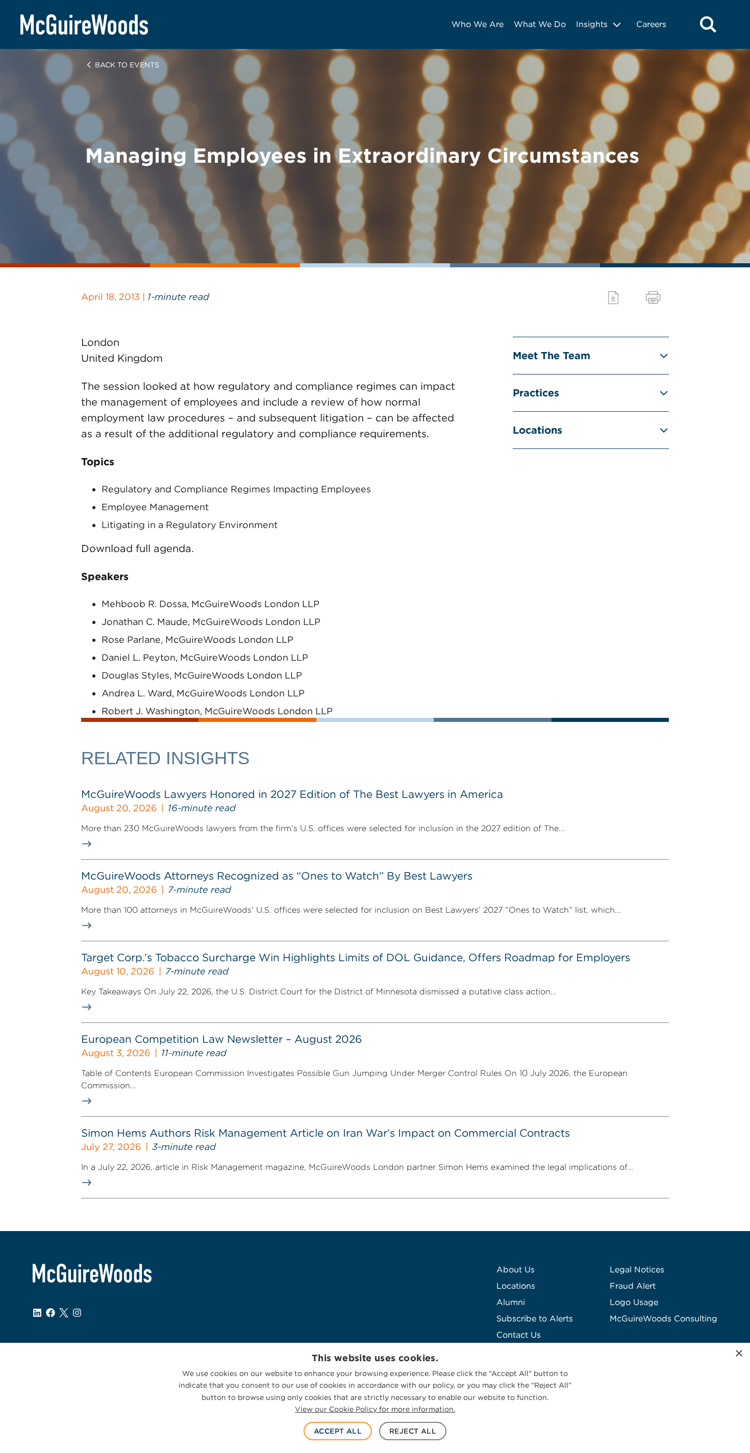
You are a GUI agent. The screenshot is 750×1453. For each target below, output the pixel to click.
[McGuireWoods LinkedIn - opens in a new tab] (37, 1312)
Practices (536, 393)
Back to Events (127, 65)
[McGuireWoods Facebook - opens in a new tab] (50, 1312)
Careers (651, 24)
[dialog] (375, 1398)
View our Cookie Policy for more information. (375, 1409)
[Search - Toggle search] (708, 24)
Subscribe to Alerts (534, 1318)
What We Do (540, 24)
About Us (515, 1269)
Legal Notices (637, 1269)
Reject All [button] (412, 1431)
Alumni (510, 1302)
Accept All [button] (338, 1431)
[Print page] (653, 297)
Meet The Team (551, 355)
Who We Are (478, 24)
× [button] (738, 1354)
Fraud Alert (633, 1286)
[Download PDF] (613, 297)
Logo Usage (634, 1302)
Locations (537, 430)
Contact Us (518, 1335)
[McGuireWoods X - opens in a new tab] (63, 1312)
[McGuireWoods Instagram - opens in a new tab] (77, 1312)
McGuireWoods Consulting (663, 1318)
